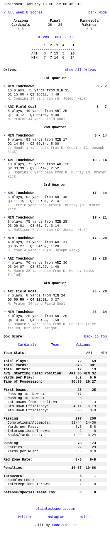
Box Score (64, 37)
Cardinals (27, 345)
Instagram (55, 517)
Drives (43, 37)
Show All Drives (71, 70)
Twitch (85, 517)
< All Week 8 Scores (23, 13)
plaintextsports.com (55, 509)
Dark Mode (96, 13)
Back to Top (95, 337)
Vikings (83, 345)
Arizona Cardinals (20, 23)
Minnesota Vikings (89, 23)
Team (55, 345)
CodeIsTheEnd (64, 525)
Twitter (24, 517)
